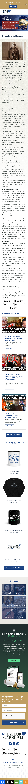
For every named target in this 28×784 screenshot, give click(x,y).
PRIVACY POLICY (13, 767)
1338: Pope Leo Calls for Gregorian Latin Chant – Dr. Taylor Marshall (13, 338)
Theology (20, 594)
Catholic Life (8, 617)
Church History (8, 593)
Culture (20, 617)
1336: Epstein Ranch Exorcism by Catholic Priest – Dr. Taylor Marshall (14, 415)
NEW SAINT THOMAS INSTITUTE (13, 762)
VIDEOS (14, 759)
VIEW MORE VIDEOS (14, 435)
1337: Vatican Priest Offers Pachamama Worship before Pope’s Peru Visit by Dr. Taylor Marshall (14, 377)
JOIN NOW (13, 660)
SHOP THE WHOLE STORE (14, 568)
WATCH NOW (9, 348)
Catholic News (20, 605)
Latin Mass (8, 605)
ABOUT (7, 759)
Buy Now (13, 6)
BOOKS (21, 759)
